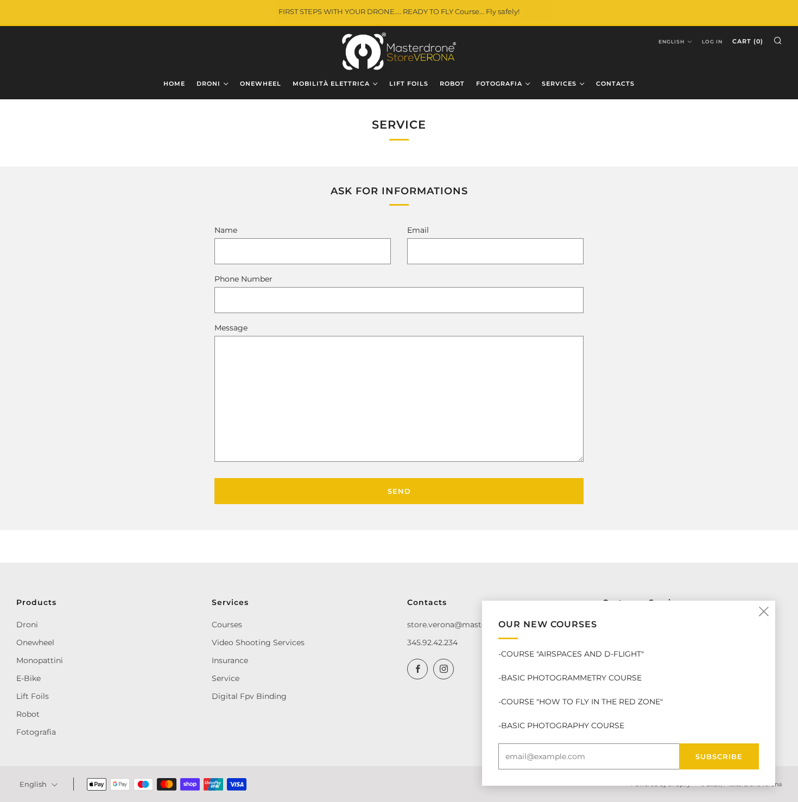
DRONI (208, 83)
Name (225, 230)
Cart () (747, 41)
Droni (27, 624)
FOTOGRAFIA (499, 83)
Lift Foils (32, 696)
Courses (227, 624)
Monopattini (39, 660)
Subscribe (719, 756)
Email (418, 230)
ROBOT (452, 83)
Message (231, 328)
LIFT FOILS (408, 83)
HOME (174, 83)
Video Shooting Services (258, 642)
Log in (712, 41)
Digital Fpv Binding (249, 696)
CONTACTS (615, 83)
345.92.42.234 (432, 642)
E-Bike (28, 678)
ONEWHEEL (260, 83)
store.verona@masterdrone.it (462, 624)
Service (225, 678)
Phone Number (243, 279)
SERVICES (559, 83)
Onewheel (35, 642)
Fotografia (36, 732)
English (671, 41)
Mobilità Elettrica (331, 83)
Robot (28, 714)
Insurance (230, 660)
